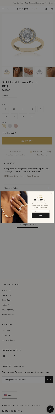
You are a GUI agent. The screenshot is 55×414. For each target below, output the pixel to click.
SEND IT (41, 215)
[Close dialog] (52, 193)
